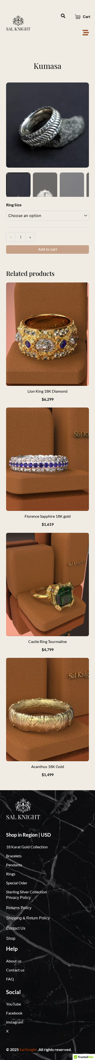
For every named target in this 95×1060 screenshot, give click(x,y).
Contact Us (15, 928)
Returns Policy (18, 908)
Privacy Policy (18, 898)
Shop (10, 938)
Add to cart (47, 249)
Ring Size (14, 204)
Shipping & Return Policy (28, 918)
